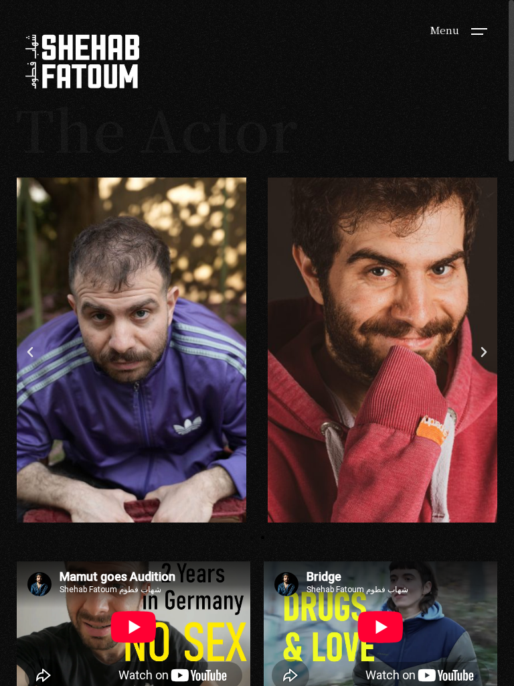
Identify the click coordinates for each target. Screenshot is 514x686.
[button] (30, 352)
